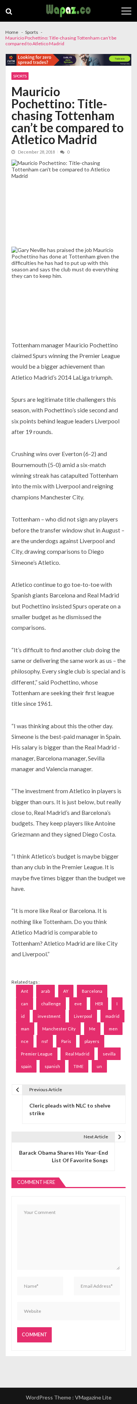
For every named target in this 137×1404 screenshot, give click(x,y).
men (113, 1028)
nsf (44, 1041)
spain (26, 1066)
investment (49, 1016)
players (91, 1041)
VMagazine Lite (93, 1397)
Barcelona (92, 991)
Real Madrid (77, 1053)
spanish (52, 1066)
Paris (66, 1041)
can (24, 1003)
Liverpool (83, 1016)
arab (45, 991)
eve (78, 1003)
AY (65, 991)
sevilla (109, 1053)
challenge (51, 1003)
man (25, 1028)
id (23, 1016)
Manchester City (59, 1028)
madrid (112, 1016)
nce (25, 1041)
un (99, 1066)
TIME (78, 1066)
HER (99, 1003)
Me (92, 1028)
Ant (24, 991)
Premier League (37, 1053)
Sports (20, 76)
